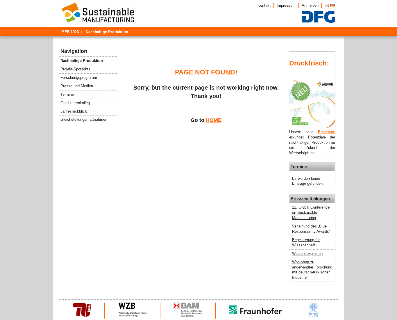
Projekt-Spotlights (75, 69)
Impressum (286, 5)
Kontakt (264, 5)
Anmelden (310, 5)
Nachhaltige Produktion (107, 32)
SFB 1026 (70, 32)
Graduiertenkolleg (75, 103)
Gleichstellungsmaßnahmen (83, 119)
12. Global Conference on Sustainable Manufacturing (311, 212)
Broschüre (326, 132)
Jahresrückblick (73, 111)
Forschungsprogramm (78, 77)
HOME (213, 120)
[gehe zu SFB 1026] (98, 13)
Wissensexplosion (307, 253)
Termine (67, 94)
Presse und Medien (76, 86)
